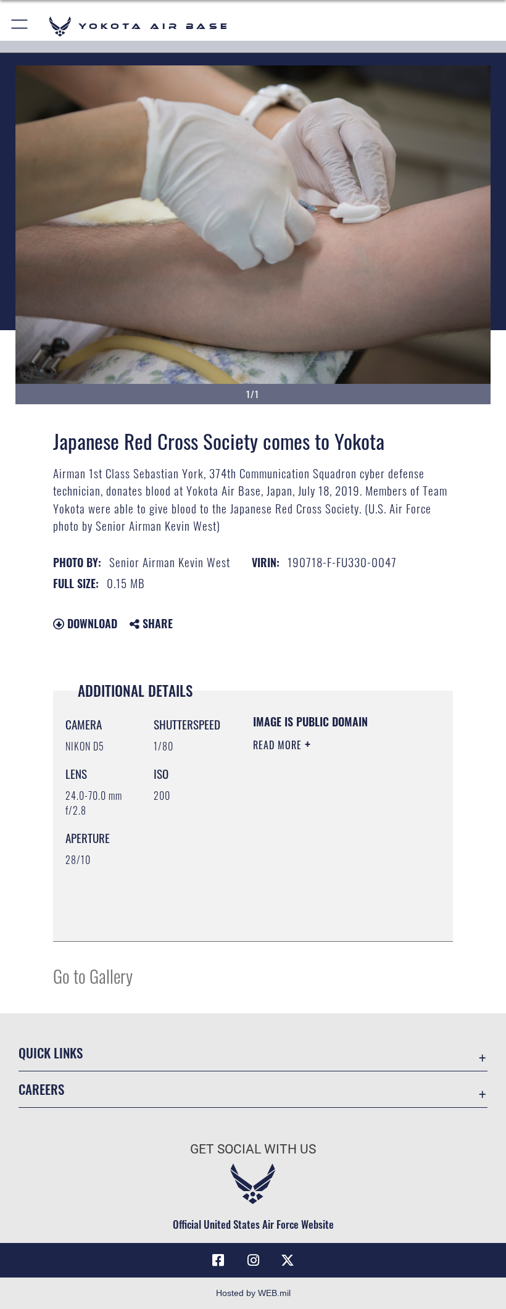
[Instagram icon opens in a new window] (253, 1260)
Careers (41, 1089)
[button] (20, 26)
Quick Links (51, 1052)
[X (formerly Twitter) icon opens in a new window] (287, 1260)
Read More (279, 745)
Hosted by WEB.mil (253, 1293)
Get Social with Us (253, 1149)
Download (90, 623)
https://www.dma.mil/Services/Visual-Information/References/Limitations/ (328, 901)
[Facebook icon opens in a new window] (218, 1260)
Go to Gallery (93, 975)
